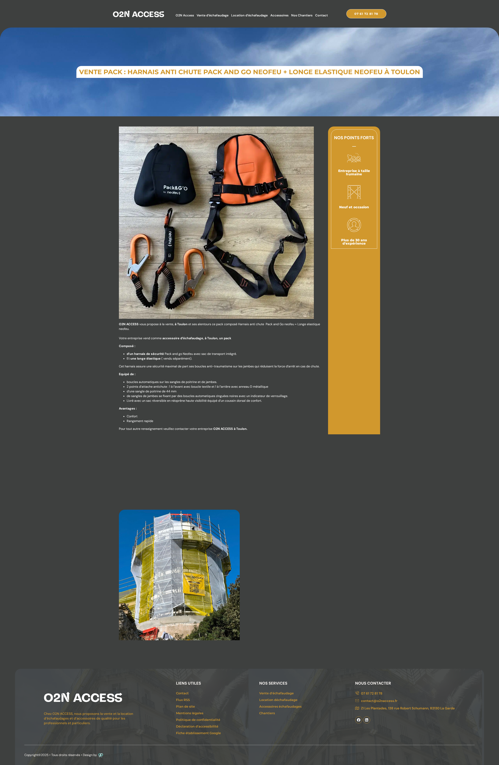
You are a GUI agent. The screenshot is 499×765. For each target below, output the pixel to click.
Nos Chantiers (301, 15)
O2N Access (185, 15)
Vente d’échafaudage (212, 15)
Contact (321, 15)
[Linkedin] (366, 719)
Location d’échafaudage (249, 15)
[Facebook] (358, 719)
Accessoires (279, 15)
